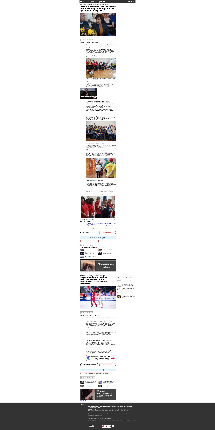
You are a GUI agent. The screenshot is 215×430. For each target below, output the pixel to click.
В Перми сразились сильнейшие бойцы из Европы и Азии (91, 253)
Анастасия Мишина (94, 318)
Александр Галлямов (105, 318)
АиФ (82, 219)
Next (113, 205)
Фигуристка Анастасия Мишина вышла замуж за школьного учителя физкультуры (108, 382)
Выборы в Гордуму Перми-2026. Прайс (126, 406)
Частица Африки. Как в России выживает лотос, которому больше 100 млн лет (127, 293)
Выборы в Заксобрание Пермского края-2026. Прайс (109, 406)
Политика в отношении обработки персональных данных (96, 417)
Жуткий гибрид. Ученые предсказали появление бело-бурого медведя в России (128, 278)
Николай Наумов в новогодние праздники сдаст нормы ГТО (108, 253)
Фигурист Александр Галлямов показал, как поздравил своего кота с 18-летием (90, 382)
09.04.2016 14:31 (83, 4)
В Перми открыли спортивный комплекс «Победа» (90, 257)
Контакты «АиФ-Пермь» (108, 405)
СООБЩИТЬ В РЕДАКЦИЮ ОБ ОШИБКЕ (94, 407)
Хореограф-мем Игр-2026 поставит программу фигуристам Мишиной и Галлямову (109, 386)
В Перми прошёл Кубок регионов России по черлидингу (109, 249)
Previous (82, 205)
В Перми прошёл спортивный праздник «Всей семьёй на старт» (91, 249)
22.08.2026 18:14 (83, 275)
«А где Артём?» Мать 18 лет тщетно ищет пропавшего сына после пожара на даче (127, 289)
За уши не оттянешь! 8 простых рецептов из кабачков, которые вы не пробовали (128, 296)
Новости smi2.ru (84, 271)
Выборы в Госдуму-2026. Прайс (93, 406)
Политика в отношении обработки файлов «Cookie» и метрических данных (99, 418)
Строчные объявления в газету (119, 405)
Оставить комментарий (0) (107, 232)
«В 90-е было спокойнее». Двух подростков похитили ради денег (127, 285)
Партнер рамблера (98, 425)
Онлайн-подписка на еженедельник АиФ (95, 405)
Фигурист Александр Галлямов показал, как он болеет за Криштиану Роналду (90, 386)
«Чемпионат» (109, 321)
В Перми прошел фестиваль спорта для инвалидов (100, 228)
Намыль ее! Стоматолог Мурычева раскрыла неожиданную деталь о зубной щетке (127, 281)
